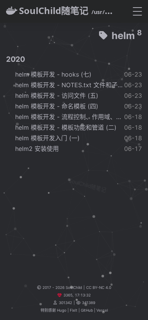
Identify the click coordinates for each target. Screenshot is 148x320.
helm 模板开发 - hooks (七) (53, 74)
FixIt (73, 310)
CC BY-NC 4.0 (98, 287)
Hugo (61, 310)
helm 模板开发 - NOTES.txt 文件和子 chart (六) (69, 85)
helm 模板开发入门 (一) (47, 138)
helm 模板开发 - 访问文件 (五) (56, 95)
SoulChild (74, 287)
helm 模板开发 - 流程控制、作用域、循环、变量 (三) (69, 117)
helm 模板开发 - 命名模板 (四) (56, 106)
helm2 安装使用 (37, 148)
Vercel (102, 310)
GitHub (87, 310)
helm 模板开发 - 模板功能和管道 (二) (66, 127)
